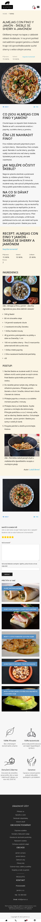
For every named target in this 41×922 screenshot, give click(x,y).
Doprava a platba (20, 830)
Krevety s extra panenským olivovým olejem (19, 637)
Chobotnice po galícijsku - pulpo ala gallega (19, 664)
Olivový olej (20, 863)
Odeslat (7, 574)
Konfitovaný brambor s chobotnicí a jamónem (20, 609)
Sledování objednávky (20, 818)
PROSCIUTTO (20, 877)
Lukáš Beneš (34, 469)
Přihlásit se (20, 811)
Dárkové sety (20, 860)
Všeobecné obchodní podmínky (20, 837)
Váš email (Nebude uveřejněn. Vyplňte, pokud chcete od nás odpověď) (19, 565)
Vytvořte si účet (20, 815)
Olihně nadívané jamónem (13, 588)
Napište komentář (29, 57)
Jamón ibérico (20, 856)
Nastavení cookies (20, 841)
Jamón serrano (21, 853)
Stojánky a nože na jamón (20, 870)
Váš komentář (6, 543)
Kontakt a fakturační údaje (20, 834)
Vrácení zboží (20, 822)
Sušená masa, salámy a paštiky (20, 867)
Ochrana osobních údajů (20, 844)
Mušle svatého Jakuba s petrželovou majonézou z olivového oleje (20, 693)
